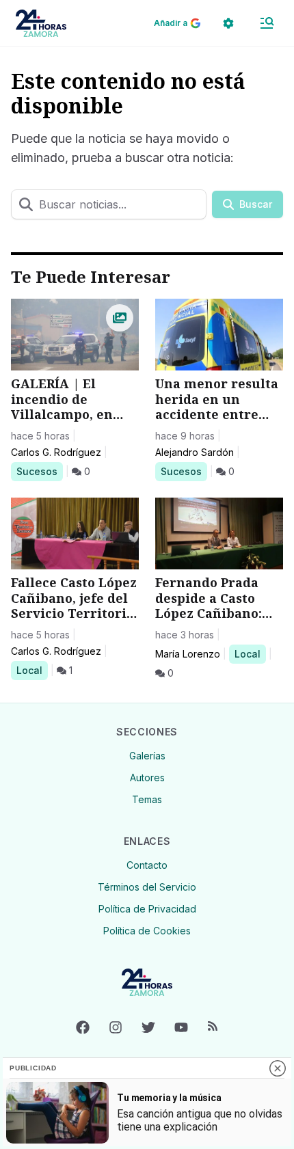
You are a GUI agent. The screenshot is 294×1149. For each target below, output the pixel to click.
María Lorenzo (187, 654)
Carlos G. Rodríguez (56, 452)
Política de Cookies (147, 930)
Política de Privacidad (147, 909)
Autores (147, 777)
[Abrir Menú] (266, 23)
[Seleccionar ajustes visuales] (228, 23)
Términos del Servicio (147, 887)
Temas (147, 799)
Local (32, 670)
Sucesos (39, 471)
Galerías (147, 755)
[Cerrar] (277, 1068)
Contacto (147, 865)
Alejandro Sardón (194, 452)
